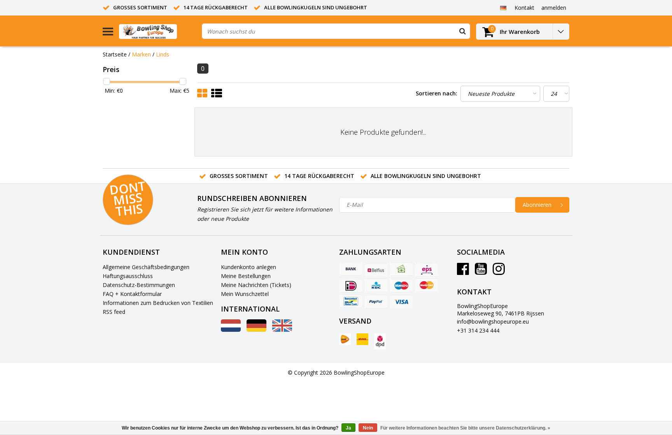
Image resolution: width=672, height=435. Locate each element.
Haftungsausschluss (128, 276)
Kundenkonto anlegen (248, 267)
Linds (162, 54)
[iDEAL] (350, 285)
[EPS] (426, 269)
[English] (282, 329)
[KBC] (376, 285)
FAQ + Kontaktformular (132, 294)
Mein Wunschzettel (245, 294)
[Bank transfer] (350, 269)
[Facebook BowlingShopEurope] (463, 271)
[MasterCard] (426, 285)
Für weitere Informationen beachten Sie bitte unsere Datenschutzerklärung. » (465, 428)
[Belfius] (376, 269)
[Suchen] (462, 31)
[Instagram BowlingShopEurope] (499, 271)
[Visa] (401, 301)
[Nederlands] (231, 329)
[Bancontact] (350, 301)
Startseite (115, 54)
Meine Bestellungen (246, 276)
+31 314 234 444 (478, 330)
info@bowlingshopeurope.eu (493, 321)
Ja (348, 428)
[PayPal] (376, 301)
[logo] (157, 31)
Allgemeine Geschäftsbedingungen (146, 267)
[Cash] (401, 269)
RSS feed (114, 311)
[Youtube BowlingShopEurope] (481, 271)
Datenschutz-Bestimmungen (139, 285)
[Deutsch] (503, 7)
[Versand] (345, 339)
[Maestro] (401, 285)
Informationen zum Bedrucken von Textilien (158, 302)
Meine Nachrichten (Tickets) (256, 285)
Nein (368, 428)
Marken (141, 54)
